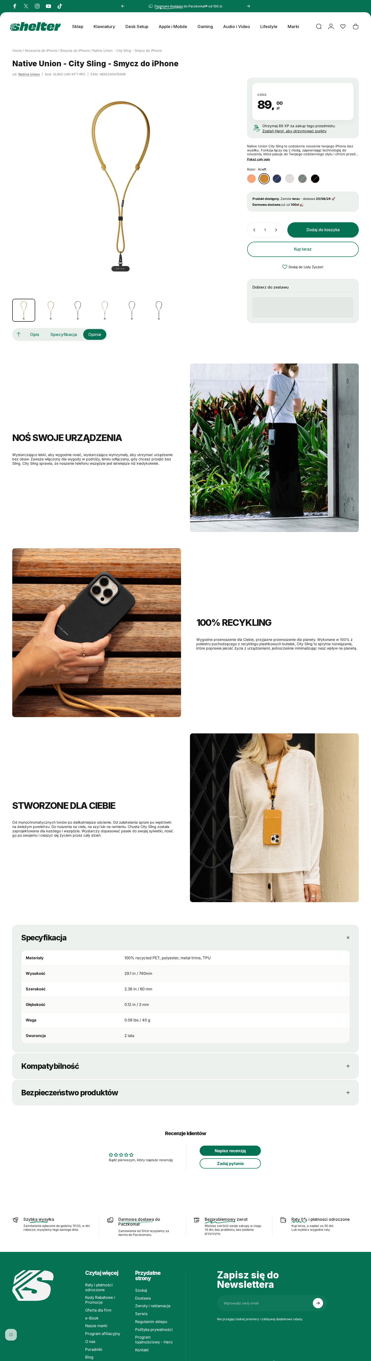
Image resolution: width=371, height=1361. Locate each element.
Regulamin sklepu (151, 1321)
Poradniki (93, 1349)
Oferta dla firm (98, 1310)
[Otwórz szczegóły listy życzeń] (343, 26)
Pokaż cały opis (258, 159)
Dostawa (143, 1298)
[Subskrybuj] (318, 1303)
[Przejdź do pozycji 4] (104, 310)
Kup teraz (303, 249)
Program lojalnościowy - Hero (154, 1339)
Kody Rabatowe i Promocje (100, 1300)
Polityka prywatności (154, 1329)
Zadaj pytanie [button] (230, 1163)
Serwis (141, 1314)
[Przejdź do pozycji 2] (50, 310)
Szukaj (141, 1290)
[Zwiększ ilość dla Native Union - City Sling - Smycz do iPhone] (277, 230)
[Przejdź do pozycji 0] (23, 310)
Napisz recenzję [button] (230, 1150)
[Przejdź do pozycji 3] (77, 310)
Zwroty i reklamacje (153, 1306)
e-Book (91, 1318)
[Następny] (248, 6)
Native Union (29, 74)
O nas (90, 1341)
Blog (89, 1357)
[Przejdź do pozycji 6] (158, 310)
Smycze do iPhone (74, 50)
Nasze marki (96, 1326)
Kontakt (142, 1350)
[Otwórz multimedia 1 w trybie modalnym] (120, 186)
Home (17, 50)
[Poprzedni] (123, 6)
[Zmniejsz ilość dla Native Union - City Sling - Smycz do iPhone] (253, 230)
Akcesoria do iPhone (41, 50)
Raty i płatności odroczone (99, 1287)
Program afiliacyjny (102, 1333)
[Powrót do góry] (18, 334)
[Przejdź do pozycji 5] (131, 310)
